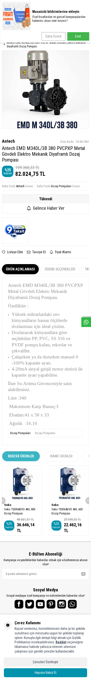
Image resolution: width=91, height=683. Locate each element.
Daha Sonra (53, 36)
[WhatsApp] (72, 604)
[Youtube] (40, 604)
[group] (45, 89)
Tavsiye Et (39, 252)
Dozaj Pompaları (61, 186)
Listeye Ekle (14, 252)
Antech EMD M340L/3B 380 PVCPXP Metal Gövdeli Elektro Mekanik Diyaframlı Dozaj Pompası (46, 44)
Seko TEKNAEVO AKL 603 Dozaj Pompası (67, 511)
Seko (7, 505)
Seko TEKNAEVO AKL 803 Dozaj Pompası (19, 511)
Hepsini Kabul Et (46, 673)
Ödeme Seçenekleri (60, 269)
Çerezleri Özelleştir (45, 662)
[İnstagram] (61, 604)
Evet (78, 36)
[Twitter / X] (29, 604)
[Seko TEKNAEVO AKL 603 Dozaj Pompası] (69, 483)
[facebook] (19, 604)
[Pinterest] (51, 604)
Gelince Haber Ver (49, 208)
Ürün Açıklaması (20, 269)
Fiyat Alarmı (62, 252)
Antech (8, 141)
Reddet (61, 642)
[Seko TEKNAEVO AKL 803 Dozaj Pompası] (22, 483)
